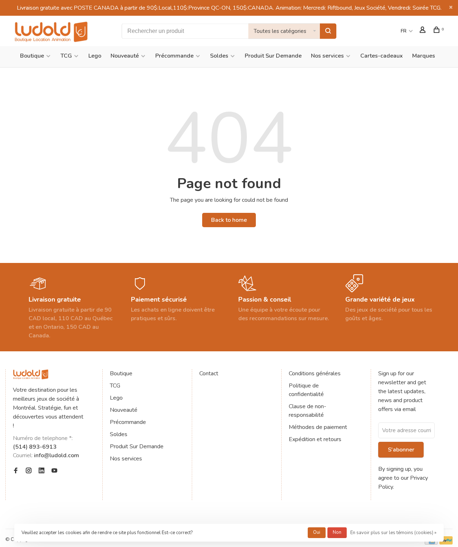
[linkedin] (41, 471)
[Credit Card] (431, 543)
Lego (94, 56)
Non (337, 532)
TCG (66, 56)
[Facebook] (16, 471)
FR (403, 31)
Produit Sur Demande (273, 56)
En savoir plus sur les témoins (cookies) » (393, 532)
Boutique (32, 56)
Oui (316, 532)
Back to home (229, 220)
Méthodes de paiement (318, 427)
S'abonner (401, 450)
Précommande (174, 56)
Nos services (327, 56)
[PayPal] (446, 543)
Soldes (219, 56)
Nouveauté (125, 56)
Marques (423, 56)
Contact (208, 373)
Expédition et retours (315, 439)
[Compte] (423, 31)
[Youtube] (54, 471)
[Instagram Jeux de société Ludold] (28, 471)
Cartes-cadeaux (381, 56)
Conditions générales (315, 373)
